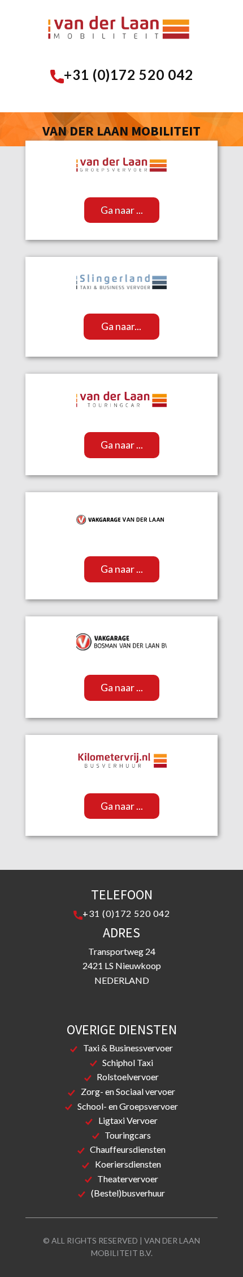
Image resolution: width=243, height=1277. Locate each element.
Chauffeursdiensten (128, 1149)
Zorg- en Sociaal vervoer (128, 1091)
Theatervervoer (127, 1178)
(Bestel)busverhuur (128, 1192)
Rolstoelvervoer (128, 1076)
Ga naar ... (122, 210)
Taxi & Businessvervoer (128, 1047)
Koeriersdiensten (128, 1163)
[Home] (118, 30)
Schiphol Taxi (127, 1062)
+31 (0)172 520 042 (128, 74)
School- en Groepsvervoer (127, 1106)
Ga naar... (121, 326)
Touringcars (128, 1135)
